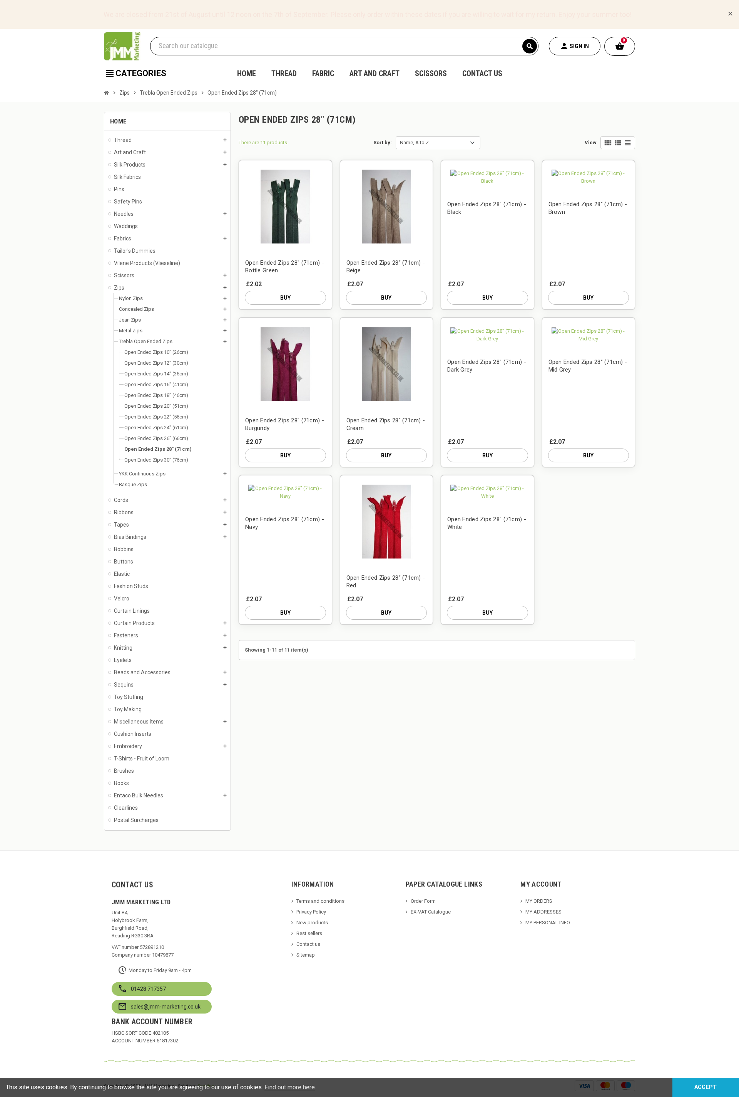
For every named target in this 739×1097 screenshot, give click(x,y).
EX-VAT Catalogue (431, 912)
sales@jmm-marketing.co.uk (166, 1007)
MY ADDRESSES (543, 912)
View (591, 142)
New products (312, 922)
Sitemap (305, 955)
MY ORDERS (538, 901)
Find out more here (289, 1087)
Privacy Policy (311, 912)
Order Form (423, 901)
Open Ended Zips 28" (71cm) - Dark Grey (486, 365)
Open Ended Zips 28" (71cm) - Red (385, 581)
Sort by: (382, 142)
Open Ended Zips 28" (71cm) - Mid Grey (587, 365)
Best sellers (309, 933)
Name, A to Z (414, 142)
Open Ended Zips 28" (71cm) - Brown (587, 208)
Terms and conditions (320, 901)
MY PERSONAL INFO (547, 922)
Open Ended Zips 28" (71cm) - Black (486, 208)
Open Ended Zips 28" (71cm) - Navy (284, 523)
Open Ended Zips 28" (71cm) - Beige (385, 266)
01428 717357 (148, 989)
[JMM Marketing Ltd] (122, 46)
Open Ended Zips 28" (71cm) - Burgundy (284, 424)
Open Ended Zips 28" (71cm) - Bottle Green (284, 266)
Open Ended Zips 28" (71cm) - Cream (385, 424)
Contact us (308, 944)
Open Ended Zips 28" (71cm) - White (486, 523)
